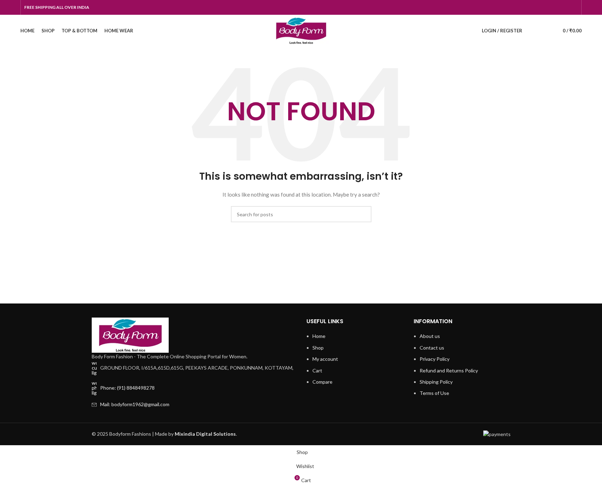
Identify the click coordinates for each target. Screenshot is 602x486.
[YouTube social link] (565, 7)
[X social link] (548, 7)
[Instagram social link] (556, 7)
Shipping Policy (436, 382)
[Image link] (130, 335)
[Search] (532, 31)
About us (430, 336)
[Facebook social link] (540, 7)
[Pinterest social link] (573, 7)
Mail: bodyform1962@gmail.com (134, 404)
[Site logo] (301, 30)
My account (325, 359)
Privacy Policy (434, 359)
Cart (317, 370)
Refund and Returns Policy (449, 370)
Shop (318, 348)
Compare (322, 382)
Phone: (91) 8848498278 (127, 388)
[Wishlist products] (544, 31)
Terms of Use (434, 393)
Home (318, 336)
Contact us (432, 348)
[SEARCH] (363, 214)
